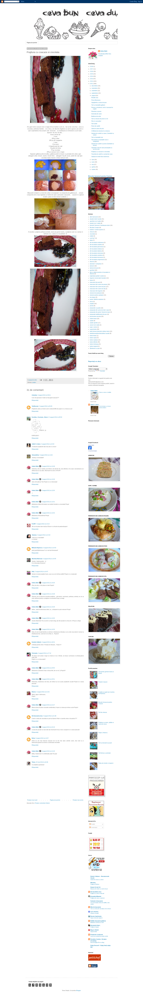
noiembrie (95, 88)
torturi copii (93, 337)
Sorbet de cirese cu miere (97, 879)
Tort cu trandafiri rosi (97, 137)
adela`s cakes (94, 404)
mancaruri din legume (96, 291)
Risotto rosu (94, 97)
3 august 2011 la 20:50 (48, 668)
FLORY (34, 524)
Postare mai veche (78, 800)
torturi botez (93, 335)
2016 (91, 71)
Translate (102, 371)
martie (93, 169)
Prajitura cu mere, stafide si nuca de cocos (106, 723)
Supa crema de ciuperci (96, 918)
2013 (91, 78)
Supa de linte (93, 931)
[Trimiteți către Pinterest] (52, 380)
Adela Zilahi (35, 466)
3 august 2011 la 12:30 (48, 490)
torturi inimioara (94, 344)
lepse (91, 280)
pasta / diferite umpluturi (96, 299)
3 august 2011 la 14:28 (48, 594)
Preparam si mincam (96, 934)
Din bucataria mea (37, 716)
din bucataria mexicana (96, 253)
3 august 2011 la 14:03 (49, 547)
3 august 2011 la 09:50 (55, 417)
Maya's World (94, 930)
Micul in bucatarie (95, 907)
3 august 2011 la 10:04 (47, 444)
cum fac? (92, 238)
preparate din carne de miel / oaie (99, 310)
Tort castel (94, 123)
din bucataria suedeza (96, 255)
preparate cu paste (95, 308)
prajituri (34, 382)
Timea (33, 762)
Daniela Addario (36, 642)
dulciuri (92, 266)
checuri (92, 232)
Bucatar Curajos (94, 227)
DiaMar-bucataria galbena (98, 921)
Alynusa (34, 535)
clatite (91, 236)
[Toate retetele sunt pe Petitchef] (94, 960)
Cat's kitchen (94, 911)
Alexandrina (35, 455)
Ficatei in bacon (102, 682)
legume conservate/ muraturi (98, 278)
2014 (91, 76)
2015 (91, 74)
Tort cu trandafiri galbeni (98, 105)
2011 (91, 83)
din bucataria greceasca (97, 246)
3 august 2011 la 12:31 (48, 501)
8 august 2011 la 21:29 (48, 751)
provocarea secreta (95, 316)
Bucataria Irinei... (95, 925)
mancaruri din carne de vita (97, 288)
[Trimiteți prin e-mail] (44, 380)
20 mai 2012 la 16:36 (42, 762)
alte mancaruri (94, 217)
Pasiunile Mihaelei (95, 896)
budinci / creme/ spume (96, 229)
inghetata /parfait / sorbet (97, 276)
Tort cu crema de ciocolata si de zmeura (100, 908)
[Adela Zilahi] (90, 449)
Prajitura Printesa (94, 884)
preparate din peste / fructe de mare (100, 312)
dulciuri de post (94, 268)
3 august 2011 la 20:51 (48, 679)
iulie (93, 159)
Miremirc (93, 882)
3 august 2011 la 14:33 (48, 629)
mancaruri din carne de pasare (98, 284)
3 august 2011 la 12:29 (48, 479)
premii (91, 305)
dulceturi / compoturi (95, 264)
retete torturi (93, 318)
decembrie (95, 86)
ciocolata (92, 234)
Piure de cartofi (95, 126)
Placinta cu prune (96, 111)
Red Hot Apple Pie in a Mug (97, 942)
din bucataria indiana (96, 249)
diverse (92, 261)
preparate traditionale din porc (98, 314)
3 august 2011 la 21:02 (43, 692)
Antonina (34, 395)
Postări (93, 824)
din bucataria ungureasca (97, 259)
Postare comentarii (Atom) (42, 803)
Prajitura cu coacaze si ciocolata (100, 151)
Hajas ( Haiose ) (103, 732)
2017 (91, 69)
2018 (91, 66)
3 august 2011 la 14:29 (48, 607)
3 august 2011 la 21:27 (48, 705)
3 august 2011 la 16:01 (48, 642)
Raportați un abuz (94, 361)
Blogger (78, 990)
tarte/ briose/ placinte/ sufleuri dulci (100, 331)
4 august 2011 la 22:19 (48, 727)
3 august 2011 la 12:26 (46, 455)
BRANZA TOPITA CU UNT (97, 922)
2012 (91, 81)
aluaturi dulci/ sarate (95, 219)
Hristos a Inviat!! (94, 913)
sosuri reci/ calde (94, 325)
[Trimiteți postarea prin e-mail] (40, 379)
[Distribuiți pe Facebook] (50, 380)
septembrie (95, 93)
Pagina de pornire (32, 42)
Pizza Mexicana (95, 100)
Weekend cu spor (95, 348)
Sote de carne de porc (97, 128)
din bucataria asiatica (96, 244)
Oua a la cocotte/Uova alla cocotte (99, 936)
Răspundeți (35, 400)
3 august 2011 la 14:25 (48, 582)
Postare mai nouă (32, 800)
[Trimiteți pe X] (48, 380)
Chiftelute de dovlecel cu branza (100, 131)
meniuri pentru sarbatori (96, 295)
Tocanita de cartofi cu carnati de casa (101, 154)
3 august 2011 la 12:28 (48, 466)
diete (91, 240)
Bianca (34, 692)
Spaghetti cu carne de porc (99, 102)
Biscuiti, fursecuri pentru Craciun (100, 176)
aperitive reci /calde (95, 221)
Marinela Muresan (37, 558)
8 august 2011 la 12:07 (42, 738)
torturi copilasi (94, 340)
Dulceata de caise (96, 114)
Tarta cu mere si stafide (105, 392)
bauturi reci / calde (95, 223)
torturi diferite (93, 342)
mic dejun (92, 297)
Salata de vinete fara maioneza (100, 156)
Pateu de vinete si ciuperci (105, 763)
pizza (91, 301)
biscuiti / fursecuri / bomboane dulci (100, 225)
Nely (33, 571)
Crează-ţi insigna (92, 450)
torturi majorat (94, 346)
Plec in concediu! (96, 121)
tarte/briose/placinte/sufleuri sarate (99, 333)
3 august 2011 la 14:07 (41, 571)
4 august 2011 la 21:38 (49, 716)
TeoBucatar (35, 406)
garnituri (92, 270)
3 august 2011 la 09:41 (44, 395)
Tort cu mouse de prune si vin (99, 118)
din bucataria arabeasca (97, 242)
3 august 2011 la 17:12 (44, 653)
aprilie (93, 167)
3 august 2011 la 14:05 (49, 558)
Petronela (34, 653)
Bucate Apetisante (96, 916)
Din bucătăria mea (95, 892)
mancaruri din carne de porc (98, 286)
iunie (93, 162)
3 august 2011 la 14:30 (48, 618)
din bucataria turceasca (96, 257)
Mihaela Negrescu (37, 547)
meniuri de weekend (95, 293)
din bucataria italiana (96, 251)
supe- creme (93, 327)
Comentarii (94, 827)
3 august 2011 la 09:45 (45, 406)
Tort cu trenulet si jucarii (105, 743)
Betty (33, 738)
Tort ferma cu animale (104, 753)
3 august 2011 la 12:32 (48, 513)
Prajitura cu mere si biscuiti (97, 893)
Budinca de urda (96, 116)
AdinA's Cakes (36, 444)
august (94, 95)
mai (93, 164)
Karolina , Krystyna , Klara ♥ (40, 417)
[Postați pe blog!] (46, 380)
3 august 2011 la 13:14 (43, 524)
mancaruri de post (95, 282)
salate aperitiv (94, 323)
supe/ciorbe (93, 329)
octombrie (95, 90)
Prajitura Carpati (94, 927)
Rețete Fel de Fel (95, 887)
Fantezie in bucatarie (96, 901)
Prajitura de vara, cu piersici (97, 898)
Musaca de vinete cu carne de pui (99, 888)
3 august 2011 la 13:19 (43, 535)
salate (91, 320)
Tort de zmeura (102, 712)
